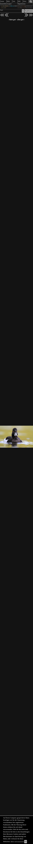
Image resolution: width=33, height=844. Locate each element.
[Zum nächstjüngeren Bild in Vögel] (6, 15)
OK (25, 841)
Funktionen (29, 11)
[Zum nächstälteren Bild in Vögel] (26, 15)
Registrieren (21, 4)
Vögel (1, 10)
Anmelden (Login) (5, 4)
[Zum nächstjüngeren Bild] (2, 15)
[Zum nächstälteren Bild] (31, 15)
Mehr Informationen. (17, 841)
